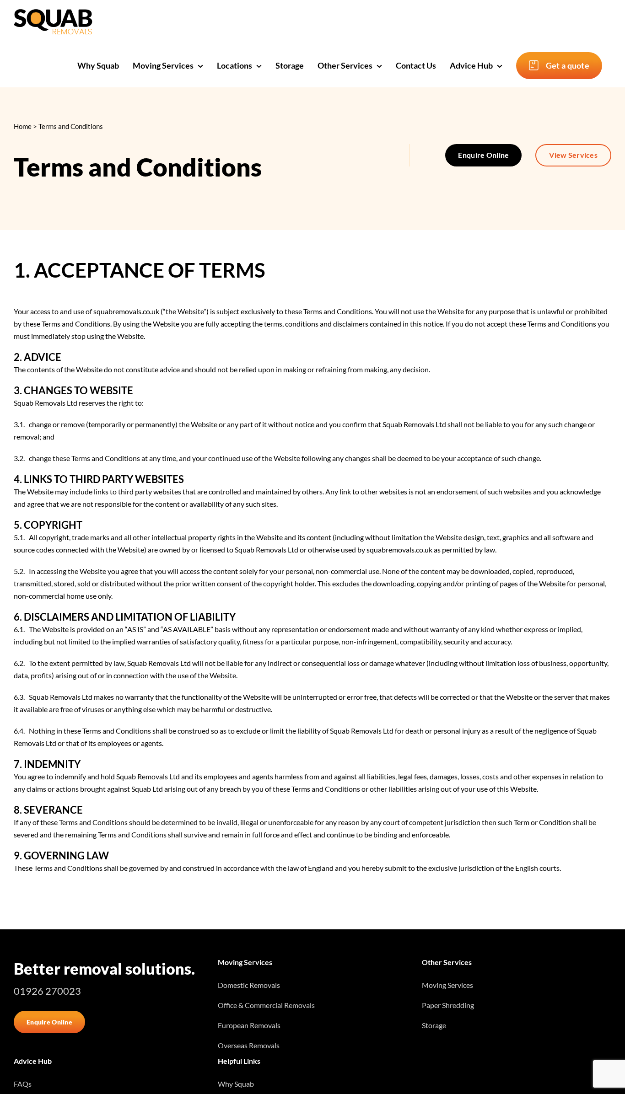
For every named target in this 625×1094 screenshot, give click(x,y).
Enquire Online (483, 154)
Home (23, 126)
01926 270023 (47, 991)
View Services (573, 154)
